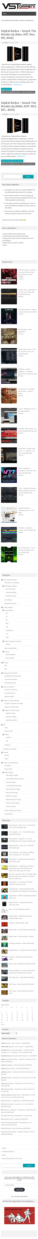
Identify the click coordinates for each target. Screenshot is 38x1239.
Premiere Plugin (11, 806)
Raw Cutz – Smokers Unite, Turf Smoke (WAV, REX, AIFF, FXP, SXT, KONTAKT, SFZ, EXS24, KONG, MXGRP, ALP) (23, 876)
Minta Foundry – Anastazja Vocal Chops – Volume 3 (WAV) (26, 391)
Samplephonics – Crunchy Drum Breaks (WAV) (23, 950)
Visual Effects (9, 814)
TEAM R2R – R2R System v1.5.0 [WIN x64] (19, 1115)
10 (2, 1015)
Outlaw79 (4, 1122)
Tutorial (5, 752)
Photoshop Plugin (11, 720)
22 (27, 1017)
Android (8, 737)
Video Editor (8, 769)
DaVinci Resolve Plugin (13, 789)
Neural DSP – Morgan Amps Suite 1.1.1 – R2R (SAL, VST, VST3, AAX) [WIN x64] (26, 451)
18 (7, 1017)
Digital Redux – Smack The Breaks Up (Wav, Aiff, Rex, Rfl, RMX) (18, 34)
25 (7, 1020)
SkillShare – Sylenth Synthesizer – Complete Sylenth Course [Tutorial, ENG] (27, 371)
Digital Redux (6, 92)
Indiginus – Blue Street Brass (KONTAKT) (19, 1065)
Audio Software (18, 161)
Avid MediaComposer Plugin (14, 779)
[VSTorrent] (19, 8)
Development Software (10, 673)
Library (8, 644)
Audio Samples (6, 89)
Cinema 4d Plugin (11, 592)
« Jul (2, 1024)
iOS (7, 741)
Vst (7, 634)
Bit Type (5, 662)
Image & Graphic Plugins (12, 710)
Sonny (3, 1115)
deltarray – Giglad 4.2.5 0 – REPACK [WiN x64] (20, 1100)
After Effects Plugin (12, 775)
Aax (7, 613)
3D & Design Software (10, 580)
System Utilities (9, 696)
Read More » (18, 84)
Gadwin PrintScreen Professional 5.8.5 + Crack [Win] (26, 510)
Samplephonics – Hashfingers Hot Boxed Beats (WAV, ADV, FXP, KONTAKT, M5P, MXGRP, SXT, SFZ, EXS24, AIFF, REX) (21, 868)
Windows (7, 745)
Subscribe (19, 1190)
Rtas (7, 623)
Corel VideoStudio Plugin (13, 785)
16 (32, 1015)
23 (32, 1017)
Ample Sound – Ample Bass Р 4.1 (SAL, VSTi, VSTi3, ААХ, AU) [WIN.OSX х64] (27, 292)
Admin (6, 42)
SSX (7, 627)
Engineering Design (10, 603)
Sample (7, 651)
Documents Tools (10, 693)
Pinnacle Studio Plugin (13, 803)
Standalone (9, 630)
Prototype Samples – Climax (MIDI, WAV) (21, 943)
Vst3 (7, 637)
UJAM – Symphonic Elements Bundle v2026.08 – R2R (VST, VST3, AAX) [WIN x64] (27, 490)
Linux (6, 727)
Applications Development (13, 676)
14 (22, 1015)
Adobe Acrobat (10, 713)
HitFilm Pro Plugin (11, 796)
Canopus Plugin (10, 782)
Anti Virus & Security (11, 689)
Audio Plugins (9, 610)
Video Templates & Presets (13, 810)
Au (6, 616)
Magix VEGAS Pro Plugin (13, 799)
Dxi (7, 620)
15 (27, 1015)
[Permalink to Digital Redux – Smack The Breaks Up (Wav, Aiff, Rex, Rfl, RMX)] (19, 62)
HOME (4, 1148)
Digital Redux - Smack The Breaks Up (23, 92)
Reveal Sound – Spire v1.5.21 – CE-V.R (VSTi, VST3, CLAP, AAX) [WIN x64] (27, 351)
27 (17, 1020)
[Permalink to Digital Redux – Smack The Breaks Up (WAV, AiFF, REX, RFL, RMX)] (19, 134)
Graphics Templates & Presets (14, 703)
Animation (8, 765)
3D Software (8, 600)
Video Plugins (9, 772)
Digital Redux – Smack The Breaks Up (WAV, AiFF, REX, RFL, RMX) (19, 106)
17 (2, 1017)
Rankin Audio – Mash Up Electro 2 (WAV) (21, 936)
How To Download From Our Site (12, 1158)
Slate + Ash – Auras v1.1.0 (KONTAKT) (18, 1043)
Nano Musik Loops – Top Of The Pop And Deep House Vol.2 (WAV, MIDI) (26, 550)
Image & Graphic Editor (12, 707)
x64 (6, 665)
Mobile (7, 734)
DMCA (4, 1155)
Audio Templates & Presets (13, 641)
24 (2, 1020)
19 (12, 1017)
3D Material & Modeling (12, 582)
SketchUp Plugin (11, 596)
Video (6, 759)
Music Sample (10, 658)
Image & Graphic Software (11, 700)
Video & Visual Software (10, 763)
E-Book (7, 755)
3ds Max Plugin (10, 589)
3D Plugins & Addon (11, 586)
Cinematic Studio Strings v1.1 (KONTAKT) (24, 1056)
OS (4, 725)
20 (17, 1017)
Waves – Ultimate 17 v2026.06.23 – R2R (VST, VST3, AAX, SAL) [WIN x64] (27, 470)
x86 (6, 669)
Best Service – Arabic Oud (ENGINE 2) (18, 1068)
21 (22, 1017)
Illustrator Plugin (11, 716)
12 (12, 1015)
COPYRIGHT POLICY (8, 1151)
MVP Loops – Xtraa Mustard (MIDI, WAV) (21, 984)
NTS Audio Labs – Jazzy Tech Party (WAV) (21, 977)
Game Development (11, 679)
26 (12, 1020)
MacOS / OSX (9, 731)
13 (17, 1015)
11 (7, 1015)
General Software (8, 687)
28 (22, 1020)
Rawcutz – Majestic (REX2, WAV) (18, 923)
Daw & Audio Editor (11, 648)
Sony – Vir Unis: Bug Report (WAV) (19, 909)
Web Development (10, 683)
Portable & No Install (9, 749)
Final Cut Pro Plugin (12, 792)
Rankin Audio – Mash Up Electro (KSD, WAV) (22, 930)
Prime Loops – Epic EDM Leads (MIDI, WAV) (22, 964)
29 (27, 1020)
